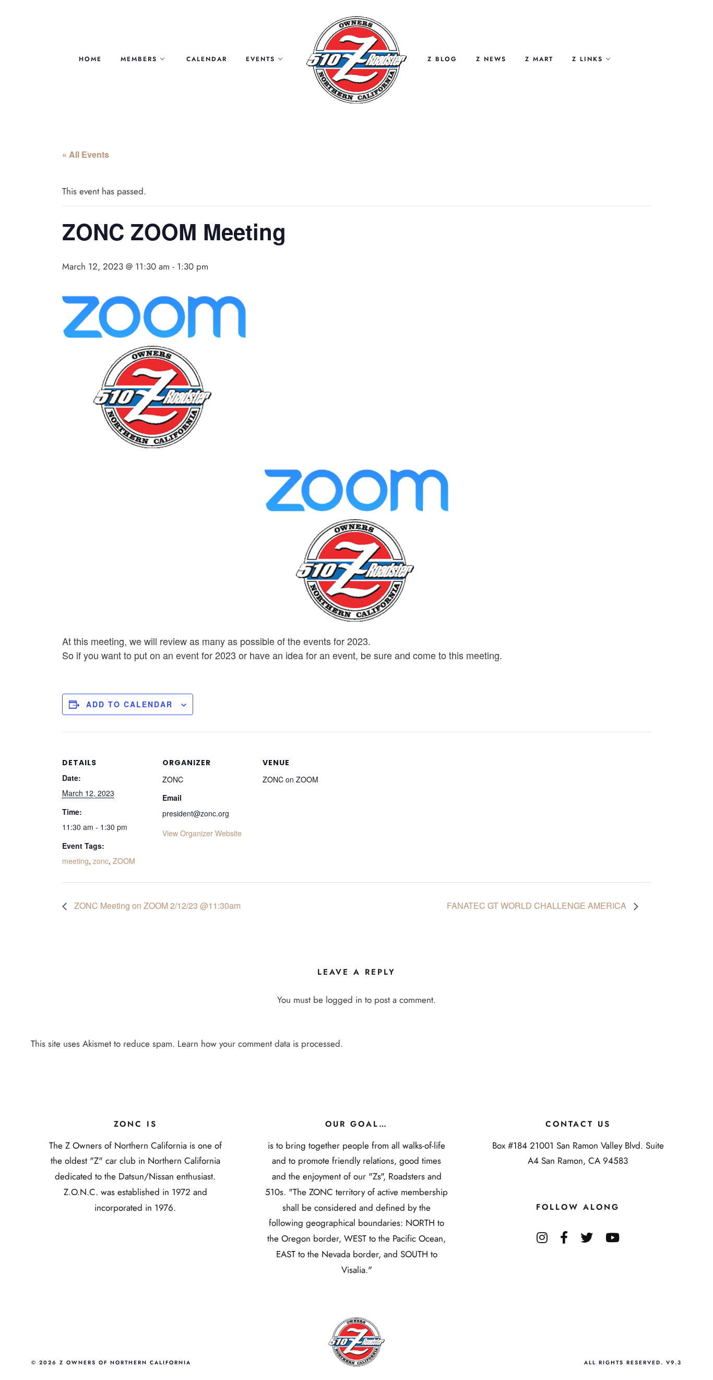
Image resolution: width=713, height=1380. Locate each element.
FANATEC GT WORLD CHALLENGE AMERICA (537, 905)
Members (139, 58)
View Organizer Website (202, 833)
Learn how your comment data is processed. (260, 1043)
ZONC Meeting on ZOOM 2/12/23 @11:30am (156, 905)
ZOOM (124, 861)
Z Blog (442, 58)
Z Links (587, 58)
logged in (344, 999)
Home (90, 58)
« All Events (85, 154)
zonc (101, 861)
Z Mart (539, 58)
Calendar (206, 58)
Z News (491, 58)
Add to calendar (129, 704)
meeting (75, 861)
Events (260, 58)
